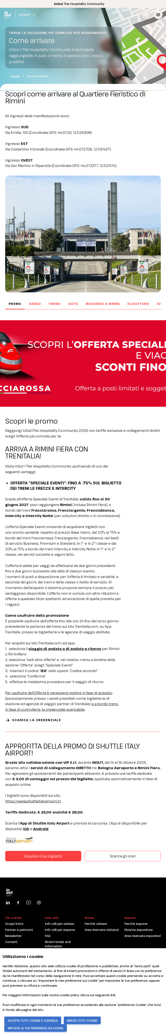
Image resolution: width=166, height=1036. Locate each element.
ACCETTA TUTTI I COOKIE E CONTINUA (33, 1020)
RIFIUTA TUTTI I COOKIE (82, 1020)
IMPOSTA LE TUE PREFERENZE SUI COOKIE (35, 1028)
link (113, 995)
